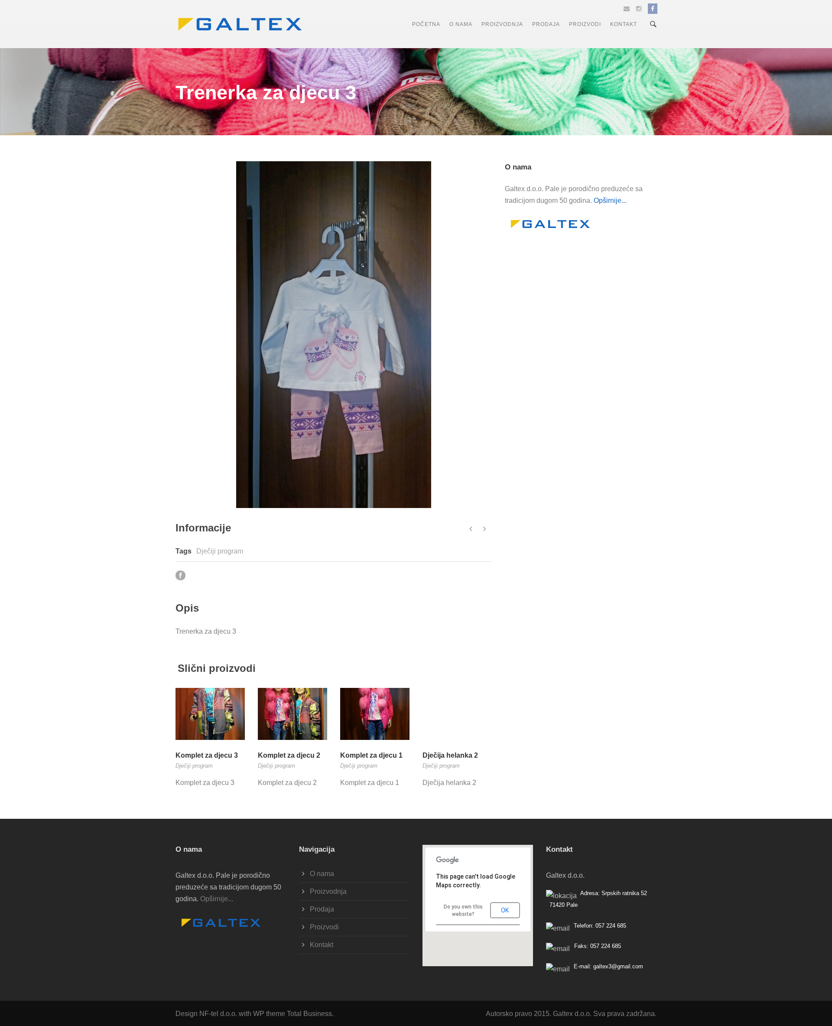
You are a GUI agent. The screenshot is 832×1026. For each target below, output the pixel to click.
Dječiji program (219, 551)
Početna (426, 24)
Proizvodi (585, 24)
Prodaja (546, 24)
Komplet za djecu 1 (371, 755)
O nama (460, 24)
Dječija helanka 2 (450, 755)
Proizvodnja (502, 24)
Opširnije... (610, 200)
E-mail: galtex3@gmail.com (608, 966)
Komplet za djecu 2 (289, 755)
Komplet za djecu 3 (207, 755)
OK (505, 910)
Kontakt (623, 24)
